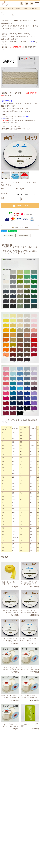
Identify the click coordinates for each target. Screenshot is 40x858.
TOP (2, 12)
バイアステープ (6, 15)
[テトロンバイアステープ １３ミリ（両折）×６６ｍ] (10, 628)
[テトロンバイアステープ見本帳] (30, 713)
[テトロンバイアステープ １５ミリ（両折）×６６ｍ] (30, 599)
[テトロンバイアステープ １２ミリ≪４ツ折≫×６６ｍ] (10, 656)
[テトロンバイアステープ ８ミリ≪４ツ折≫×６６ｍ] (10, 713)
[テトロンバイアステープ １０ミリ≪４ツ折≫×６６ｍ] (10, 685)
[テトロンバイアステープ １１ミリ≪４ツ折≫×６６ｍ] (30, 656)
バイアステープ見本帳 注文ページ (16, 247)
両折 (13, 15)
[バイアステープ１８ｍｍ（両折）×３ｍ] (10, 571)
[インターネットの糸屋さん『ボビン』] (8, 6)
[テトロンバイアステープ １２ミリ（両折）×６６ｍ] (29, 628)
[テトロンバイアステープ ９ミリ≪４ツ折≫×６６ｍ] (30, 685)
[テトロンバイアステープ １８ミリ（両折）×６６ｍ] (30, 571)
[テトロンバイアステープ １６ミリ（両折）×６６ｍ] (10, 599)
